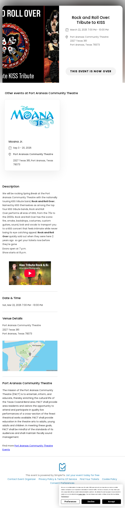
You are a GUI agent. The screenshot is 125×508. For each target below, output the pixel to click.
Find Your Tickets (89, 479)
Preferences (70, 501)
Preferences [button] (65, 496)
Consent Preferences (62, 483)
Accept (111, 501)
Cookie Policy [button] (81, 494)
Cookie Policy (109, 479)
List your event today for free (82, 475)
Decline (91, 501)
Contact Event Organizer (21, 479)
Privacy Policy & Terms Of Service (58, 479)
